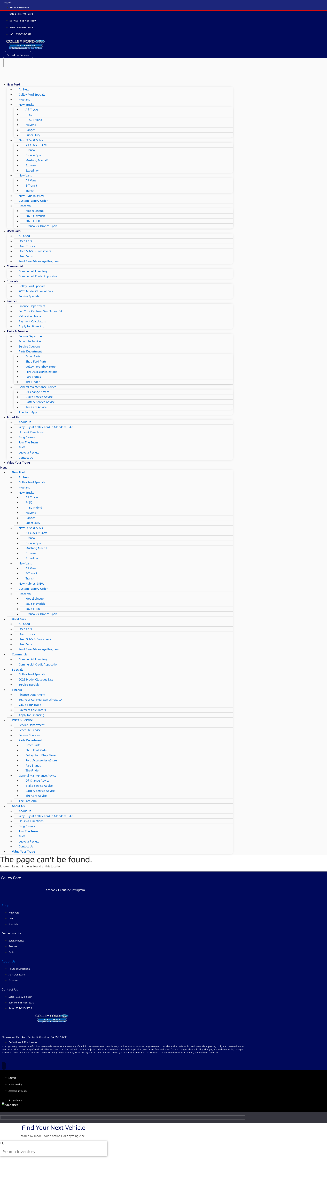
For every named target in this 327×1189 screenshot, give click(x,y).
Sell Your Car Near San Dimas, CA (40, 311)
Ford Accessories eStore (41, 372)
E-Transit (31, 185)
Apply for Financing (31, 326)
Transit (30, 191)
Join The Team (28, 442)
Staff (22, 447)
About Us (13, 417)
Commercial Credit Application (38, 276)
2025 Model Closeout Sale (36, 291)
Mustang (24, 99)
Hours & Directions (31, 432)
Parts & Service (17, 331)
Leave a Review (29, 452)
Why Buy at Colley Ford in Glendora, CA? (46, 427)
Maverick (31, 125)
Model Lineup (35, 211)
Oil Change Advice (37, 392)
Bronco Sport (34, 155)
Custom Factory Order (33, 201)
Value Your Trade (30, 316)
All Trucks (32, 109)
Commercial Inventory (33, 271)
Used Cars (13, 231)
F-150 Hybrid (34, 120)
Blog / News (27, 437)
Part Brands (33, 377)
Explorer (31, 165)
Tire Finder (33, 382)
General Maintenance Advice (37, 387)
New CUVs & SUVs (31, 140)
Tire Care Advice (36, 407)
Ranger (30, 130)
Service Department (31, 336)
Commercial (15, 266)
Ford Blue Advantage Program (39, 261)
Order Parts (33, 356)
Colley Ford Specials (32, 94)
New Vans (25, 175)
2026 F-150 (33, 221)
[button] (18, 55)
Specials (12, 281)
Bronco (30, 150)
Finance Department (32, 306)
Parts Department (30, 351)
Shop (5, 905)
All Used (24, 236)
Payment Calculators (32, 321)
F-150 (29, 115)
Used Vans (26, 256)
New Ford (13, 84)
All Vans (31, 180)
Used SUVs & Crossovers (35, 251)
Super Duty (33, 135)
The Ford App (28, 412)
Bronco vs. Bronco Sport (41, 226)
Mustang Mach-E (37, 160)
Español (7, 2)
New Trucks (26, 105)
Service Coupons (29, 346)
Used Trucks (27, 246)
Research (25, 206)
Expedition (33, 170)
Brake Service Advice (39, 397)
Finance (12, 301)
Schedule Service (30, 341)
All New (24, 89)
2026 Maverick (35, 216)
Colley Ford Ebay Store (41, 367)
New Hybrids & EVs (31, 196)
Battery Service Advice (40, 402)
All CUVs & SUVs (36, 145)
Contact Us (26, 457)
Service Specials (29, 296)
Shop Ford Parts (36, 361)
